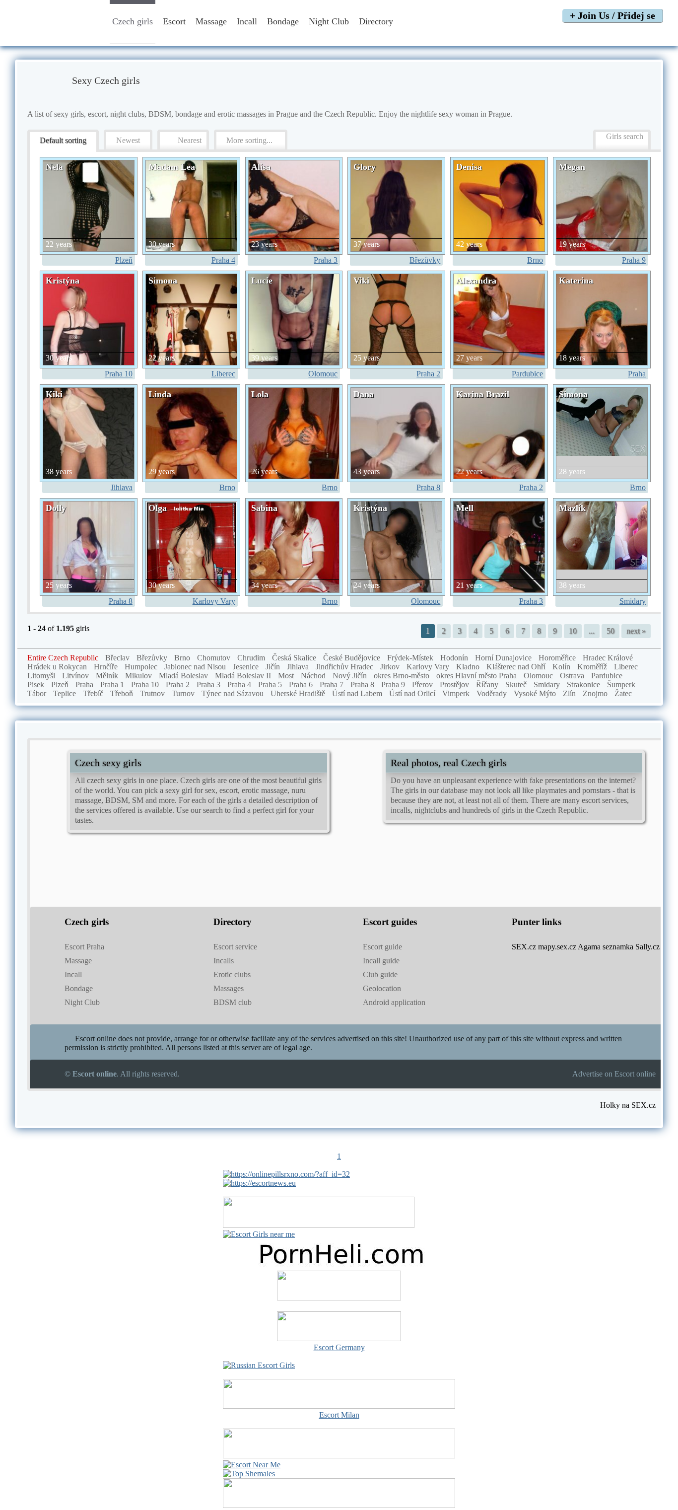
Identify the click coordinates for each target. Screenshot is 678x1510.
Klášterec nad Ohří (515, 666)
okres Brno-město (401, 675)
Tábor (36, 693)
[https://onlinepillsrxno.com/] (286, 1174)
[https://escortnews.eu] (259, 1183)
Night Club (329, 21)
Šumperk (621, 684)
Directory (377, 21)
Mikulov (138, 675)
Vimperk (456, 693)
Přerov (422, 684)
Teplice (64, 693)
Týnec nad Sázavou (233, 693)
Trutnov (152, 693)
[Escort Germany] (339, 1327)
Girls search (624, 136)
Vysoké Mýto (535, 693)
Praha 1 (112, 684)
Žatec (623, 693)
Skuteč (516, 684)
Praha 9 (634, 260)
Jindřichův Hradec (344, 666)
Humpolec (141, 666)
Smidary (632, 601)
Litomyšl (41, 675)
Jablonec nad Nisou (195, 666)
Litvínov (75, 675)
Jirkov (390, 666)
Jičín (273, 666)
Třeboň (121, 693)
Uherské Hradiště (298, 693)
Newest (128, 140)
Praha (637, 373)
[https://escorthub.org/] (339, 1286)
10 (573, 631)
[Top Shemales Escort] (249, 1473)
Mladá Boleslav (183, 675)
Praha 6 (301, 684)
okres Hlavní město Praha (476, 675)
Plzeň (124, 260)
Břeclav (117, 657)
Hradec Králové (608, 657)
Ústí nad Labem (357, 693)
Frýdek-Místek (410, 657)
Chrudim (251, 657)
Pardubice (527, 373)
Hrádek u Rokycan (57, 666)
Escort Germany (339, 1347)
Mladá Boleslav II (243, 675)
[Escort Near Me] (251, 1464)
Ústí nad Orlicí (412, 693)
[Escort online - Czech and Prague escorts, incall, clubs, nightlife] (56, 36)
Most (286, 675)
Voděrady (491, 693)
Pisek (35, 684)
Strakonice (583, 684)
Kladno (467, 666)
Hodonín (454, 657)
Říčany (487, 684)
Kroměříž (592, 666)
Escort (174, 21)
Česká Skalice (294, 657)
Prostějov (454, 684)
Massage (211, 21)
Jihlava (122, 487)
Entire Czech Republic (62, 657)
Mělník (107, 675)
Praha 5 (270, 684)
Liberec (223, 373)
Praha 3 (326, 260)
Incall (247, 21)
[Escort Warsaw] (339, 1505)
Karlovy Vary (214, 601)
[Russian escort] (259, 1365)
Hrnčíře (106, 666)
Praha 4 (223, 260)
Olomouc (323, 373)
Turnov (183, 693)
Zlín (569, 693)
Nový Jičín (350, 675)
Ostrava (572, 675)
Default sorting (63, 140)
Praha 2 (428, 373)
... (592, 631)
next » (636, 631)
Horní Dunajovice (503, 657)
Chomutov (213, 657)
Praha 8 (428, 487)
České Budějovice (351, 657)
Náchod (313, 675)
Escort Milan (339, 1415)
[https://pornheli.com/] (318, 1225)
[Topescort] (339, 1455)
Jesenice (246, 666)
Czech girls (132, 21)
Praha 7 (331, 684)
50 (610, 631)
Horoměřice (557, 657)
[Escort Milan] (339, 1406)
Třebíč (93, 693)
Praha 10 (119, 373)
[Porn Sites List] (339, 1266)
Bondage (283, 21)
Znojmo (595, 693)
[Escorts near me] (259, 1234)
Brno (535, 260)
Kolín (561, 666)
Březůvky (424, 260)
